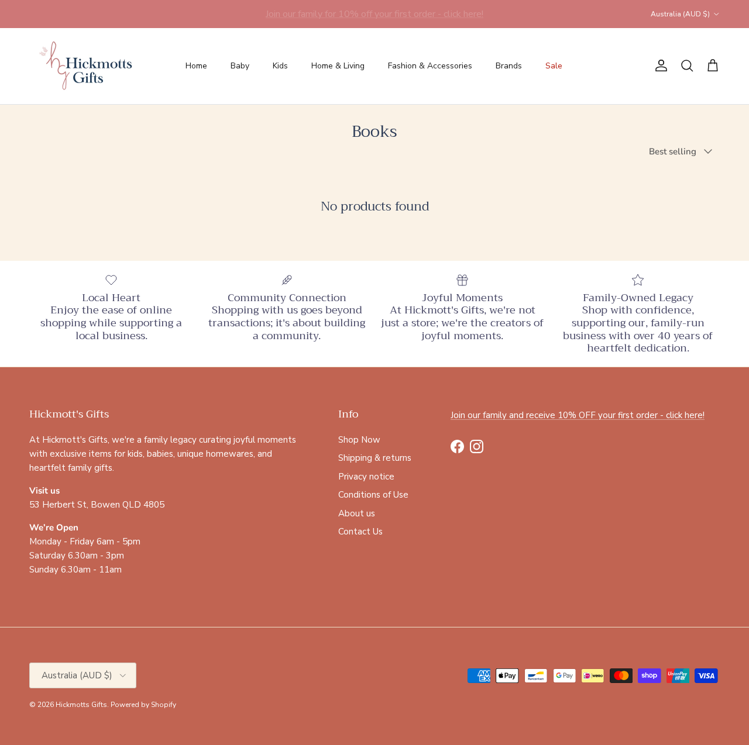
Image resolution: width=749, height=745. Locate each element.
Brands (509, 65)
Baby (240, 65)
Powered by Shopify (143, 704)
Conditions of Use (373, 495)
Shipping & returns (374, 458)
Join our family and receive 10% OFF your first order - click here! (578, 415)
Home (196, 65)
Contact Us (360, 531)
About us (356, 513)
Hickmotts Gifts (81, 704)
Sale (553, 65)
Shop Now (359, 440)
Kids (280, 65)
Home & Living (338, 65)
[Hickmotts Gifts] (86, 66)
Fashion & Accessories (430, 65)
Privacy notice (366, 476)
